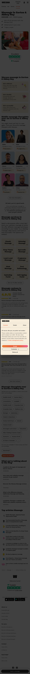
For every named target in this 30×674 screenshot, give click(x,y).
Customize (14, 349)
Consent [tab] (5, 325)
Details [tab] (15, 325)
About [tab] (24, 325)
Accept (15, 346)
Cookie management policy (15, 340)
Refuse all (15, 352)
